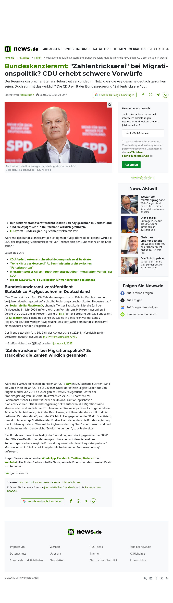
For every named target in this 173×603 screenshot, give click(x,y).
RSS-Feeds (96, 547)
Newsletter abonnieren (141, 314)
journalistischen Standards (59, 487)
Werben (55, 547)
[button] (115, 95)
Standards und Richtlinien (26, 560)
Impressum (17, 547)
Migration (36, 482)
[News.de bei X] (163, 48)
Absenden (131, 164)
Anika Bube (27, 95)
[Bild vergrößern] (109, 105)
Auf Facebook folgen (139, 293)
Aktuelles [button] (51, 49)
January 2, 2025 (62, 343)
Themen (120, 49)
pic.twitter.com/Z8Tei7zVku (60, 336)
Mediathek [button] (137, 49)
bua (7, 473)
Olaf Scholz (69, 482)
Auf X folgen (134, 300)
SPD (79, 482)
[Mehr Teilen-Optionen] (165, 95)
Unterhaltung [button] (77, 49)
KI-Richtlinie (137, 553)
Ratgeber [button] (101, 49)
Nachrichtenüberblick (104, 560)
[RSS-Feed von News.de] (167, 48)
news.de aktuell (52, 482)
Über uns (56, 553)
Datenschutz (18, 553)
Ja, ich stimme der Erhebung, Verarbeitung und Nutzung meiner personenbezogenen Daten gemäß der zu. (142, 148)
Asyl (21, 482)
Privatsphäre (138, 560)
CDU (27, 482)
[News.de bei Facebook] (159, 48)
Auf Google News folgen (142, 307)
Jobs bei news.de (140, 547)
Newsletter (57, 560)
